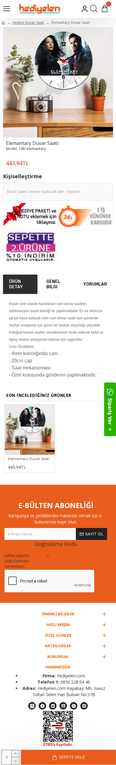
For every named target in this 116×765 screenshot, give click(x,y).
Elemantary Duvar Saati (29, 458)
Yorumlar (95, 284)
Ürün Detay (16, 284)
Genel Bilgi (53, 284)
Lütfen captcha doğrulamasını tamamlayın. (16, 561)
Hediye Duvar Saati (28, 22)
